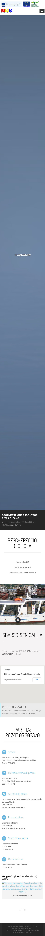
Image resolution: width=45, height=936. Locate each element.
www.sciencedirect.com (22, 895)
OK (37, 680)
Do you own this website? (13, 680)
